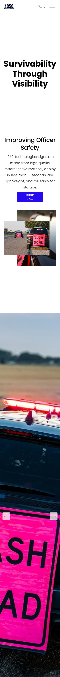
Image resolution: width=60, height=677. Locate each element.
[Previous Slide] (6, 516)
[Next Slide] (54, 516)
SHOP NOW (30, 197)
